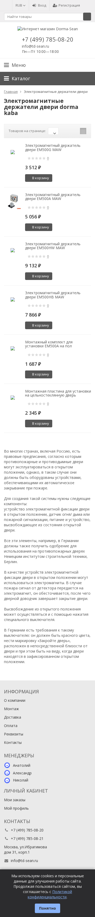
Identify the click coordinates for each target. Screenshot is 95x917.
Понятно (47, 908)
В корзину (40, 178)
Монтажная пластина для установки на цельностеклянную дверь (58, 393)
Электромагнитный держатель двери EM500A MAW (52, 196)
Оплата (10, 725)
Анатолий (21, 765)
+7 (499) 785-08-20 (47, 39)
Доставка (12, 717)
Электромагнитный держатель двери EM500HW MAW (52, 245)
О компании (14, 700)
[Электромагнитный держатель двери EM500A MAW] (12, 201)
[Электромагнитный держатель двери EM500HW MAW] (12, 250)
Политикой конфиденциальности (50, 894)
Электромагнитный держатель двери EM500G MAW (52, 147)
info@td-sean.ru (35, 46)
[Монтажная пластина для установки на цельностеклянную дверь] (12, 397)
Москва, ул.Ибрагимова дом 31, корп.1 (25, 849)
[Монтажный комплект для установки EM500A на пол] (12, 348)
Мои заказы (14, 799)
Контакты (13, 742)
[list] (75, 131)
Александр (22, 772)
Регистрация (69, 5)
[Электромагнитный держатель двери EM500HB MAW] (12, 299)
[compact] (83, 131)
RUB (19, 5)
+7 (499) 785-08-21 (27, 838)
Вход (42, 5)
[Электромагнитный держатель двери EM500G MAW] (12, 152)
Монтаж (11, 708)
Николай (20, 780)
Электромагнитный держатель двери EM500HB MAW (52, 294)
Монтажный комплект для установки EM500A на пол (49, 343)
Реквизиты (13, 733)
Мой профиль (16, 808)
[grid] (67, 131)
